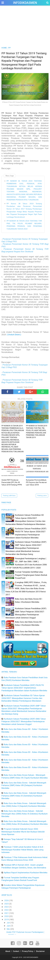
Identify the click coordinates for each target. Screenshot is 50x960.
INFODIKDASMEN (25, 3)
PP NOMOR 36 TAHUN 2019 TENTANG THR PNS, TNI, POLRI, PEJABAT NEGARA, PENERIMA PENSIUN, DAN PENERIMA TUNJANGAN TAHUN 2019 (24, 225)
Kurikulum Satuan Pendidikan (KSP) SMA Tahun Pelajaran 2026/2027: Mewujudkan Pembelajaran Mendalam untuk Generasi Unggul (23, 721)
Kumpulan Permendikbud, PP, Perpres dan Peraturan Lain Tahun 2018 (36, 482)
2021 (6, 913)
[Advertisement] (25, 28)
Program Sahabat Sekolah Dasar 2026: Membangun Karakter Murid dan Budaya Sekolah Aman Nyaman (23, 832)
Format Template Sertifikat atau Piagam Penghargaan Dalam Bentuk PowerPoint (31, 575)
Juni (9, 926)
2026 (6, 900)
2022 (6, 910)
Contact (16, 951)
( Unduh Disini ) (14, 335)
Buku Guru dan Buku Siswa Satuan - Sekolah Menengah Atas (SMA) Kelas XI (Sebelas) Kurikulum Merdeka (24, 814)
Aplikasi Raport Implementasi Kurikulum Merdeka (25, 872)
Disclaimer (40, 951)
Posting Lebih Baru (9, 495)
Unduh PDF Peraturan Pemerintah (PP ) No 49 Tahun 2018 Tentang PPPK (11, 482)
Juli (8, 923)
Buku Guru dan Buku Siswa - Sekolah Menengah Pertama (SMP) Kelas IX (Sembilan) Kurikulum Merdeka (23, 796)
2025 (6, 904)
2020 (6, 916)
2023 (6, 907)
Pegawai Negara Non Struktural (19, 382)
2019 (6, 919)
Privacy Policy (27, 951)
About (7, 951)
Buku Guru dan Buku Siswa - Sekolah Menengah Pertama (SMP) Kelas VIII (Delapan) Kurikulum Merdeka (23, 785)
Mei (8, 929)
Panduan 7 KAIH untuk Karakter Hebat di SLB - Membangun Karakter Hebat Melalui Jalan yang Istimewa (22, 849)
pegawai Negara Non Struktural (19, 252)
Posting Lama (42, 495)
